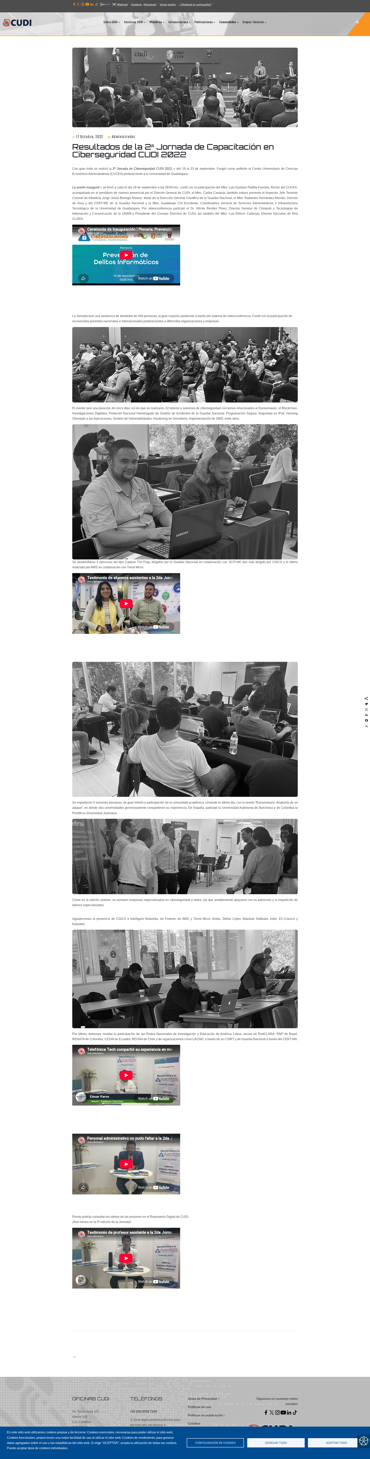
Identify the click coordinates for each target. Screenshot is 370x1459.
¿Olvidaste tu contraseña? (195, 4)
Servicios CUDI (133, 22)
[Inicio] (18, 23)
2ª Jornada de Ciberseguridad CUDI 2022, (143, 168)
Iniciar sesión (168, 4)
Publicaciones (203, 22)
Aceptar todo (336, 1442)
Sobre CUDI (110, 22)
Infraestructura (178, 22)
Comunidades (227, 22)
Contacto (136, 4)
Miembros (156, 22)
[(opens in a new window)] (74, 4)
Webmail (122, 4)
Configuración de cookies (215, 1442)
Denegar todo (276, 1442)
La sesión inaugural (85, 187)
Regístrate (150, 4)
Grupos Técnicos (253, 22)
